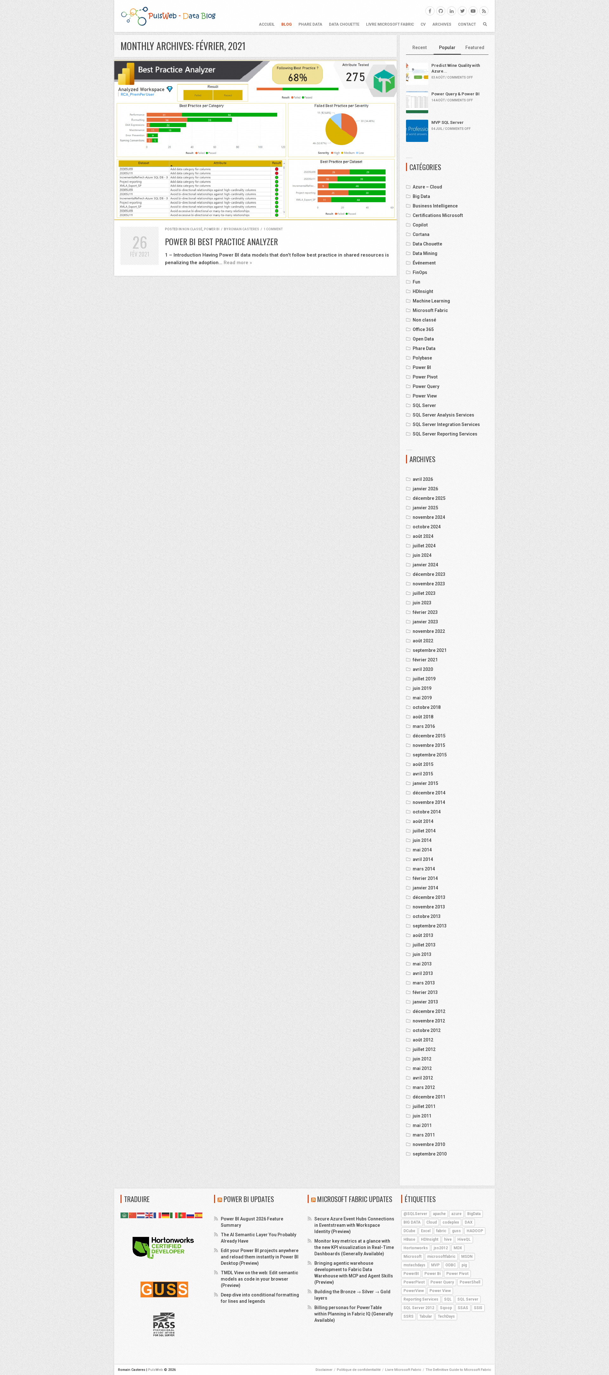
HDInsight (423, 291)
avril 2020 (423, 669)
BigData (474, 1214)
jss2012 (441, 1248)
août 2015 (423, 764)
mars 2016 (424, 726)
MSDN (467, 1256)
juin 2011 (422, 1115)
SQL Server (424, 405)
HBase (409, 1239)
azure (456, 1214)
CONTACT (467, 24)
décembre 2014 (429, 792)
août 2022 (423, 640)
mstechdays (414, 1265)
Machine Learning (431, 300)
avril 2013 (423, 973)
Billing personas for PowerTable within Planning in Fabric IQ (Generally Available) (353, 1314)
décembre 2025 (429, 498)
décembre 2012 (429, 1011)
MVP (435, 1265)
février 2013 (425, 992)
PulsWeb (155, 1370)
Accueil (267, 24)
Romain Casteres (244, 229)
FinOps (420, 272)
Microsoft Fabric (430, 310)
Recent (419, 47)
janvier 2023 (425, 621)
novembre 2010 (429, 1144)
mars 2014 (424, 868)
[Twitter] (462, 11)
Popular (447, 47)
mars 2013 (424, 982)
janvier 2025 (425, 507)
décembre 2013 (429, 897)
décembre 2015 (429, 735)
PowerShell (470, 1282)
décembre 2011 (429, 1096)
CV (423, 24)
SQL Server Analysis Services (443, 414)
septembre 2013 (430, 925)
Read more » (238, 262)
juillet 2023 (424, 593)
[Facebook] (430, 11)
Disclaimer (324, 1370)
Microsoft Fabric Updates (354, 1199)
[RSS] (483, 11)
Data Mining (425, 253)
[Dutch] (141, 1215)
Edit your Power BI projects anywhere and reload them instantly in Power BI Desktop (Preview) (259, 1257)
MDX (458, 1248)
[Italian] (174, 1215)
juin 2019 (422, 688)
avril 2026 (423, 479)
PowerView (413, 1291)
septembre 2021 (430, 650)
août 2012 (423, 1039)
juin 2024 (422, 555)
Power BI (211, 229)
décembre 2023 (429, 574)
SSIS (478, 1308)
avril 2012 (423, 1077)
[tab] (420, 48)
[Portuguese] (182, 1215)
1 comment (273, 229)
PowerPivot (414, 1282)
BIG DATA (412, 1222)
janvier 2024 (425, 564)
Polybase (422, 357)
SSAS (463, 1308)
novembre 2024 (429, 517)
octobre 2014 (427, 811)
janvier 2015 (425, 783)
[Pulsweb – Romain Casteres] (168, 16)
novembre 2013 (429, 906)
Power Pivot (425, 376)
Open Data (423, 338)
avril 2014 (423, 859)
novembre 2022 (429, 631)
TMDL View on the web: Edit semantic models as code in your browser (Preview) (259, 1279)
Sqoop (446, 1308)
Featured (474, 47)
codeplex (450, 1222)
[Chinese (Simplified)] (133, 1215)
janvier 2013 (425, 1001)
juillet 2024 (424, 545)
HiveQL (464, 1239)
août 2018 (423, 716)
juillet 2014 (424, 830)
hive (448, 1239)
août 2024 (423, 536)
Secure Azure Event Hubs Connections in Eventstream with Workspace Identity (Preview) (354, 1225)
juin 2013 (422, 954)
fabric (441, 1231)
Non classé (192, 229)
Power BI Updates (249, 1199)
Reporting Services (420, 1299)
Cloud (431, 1222)
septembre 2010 (430, 1153)
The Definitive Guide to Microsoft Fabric (458, 1370)
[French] (158, 1215)
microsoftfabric (441, 1256)
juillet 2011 (424, 1106)
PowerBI (411, 1273)
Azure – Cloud (427, 186)
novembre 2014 (429, 802)
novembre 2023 (429, 583)
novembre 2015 (429, 745)
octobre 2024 (427, 526)
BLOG (286, 24)
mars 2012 (424, 1087)
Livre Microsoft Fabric (390, 24)
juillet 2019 (424, 678)
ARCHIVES (441, 24)
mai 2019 (422, 697)
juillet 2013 (424, 944)
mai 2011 (422, 1125)
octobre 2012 (427, 1030)
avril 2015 (423, 773)
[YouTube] (473, 11)
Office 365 (423, 329)
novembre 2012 (429, 1020)
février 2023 (425, 612)
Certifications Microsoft (438, 215)
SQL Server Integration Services (446, 424)
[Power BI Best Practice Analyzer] (255, 140)
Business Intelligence (435, 205)
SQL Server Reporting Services (445, 433)
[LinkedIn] (451, 11)
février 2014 (425, 878)
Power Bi (432, 1273)
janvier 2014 (425, 887)
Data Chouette (344, 24)
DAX (469, 1222)
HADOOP (475, 1231)
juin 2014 (422, 840)
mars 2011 (424, 1134)
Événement (424, 262)
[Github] (440, 11)
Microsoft (412, 1256)
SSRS (408, 1316)
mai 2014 (422, 849)
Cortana (421, 234)
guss (456, 1231)
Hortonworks (415, 1248)
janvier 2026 (425, 488)
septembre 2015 (430, 754)
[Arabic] (125, 1215)
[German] (166, 1215)
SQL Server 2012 (418, 1308)
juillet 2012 (424, 1049)
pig (464, 1265)
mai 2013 (422, 963)
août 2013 (423, 935)
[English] (149, 1215)
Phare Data (310, 24)
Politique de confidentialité (359, 1370)
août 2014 (423, 821)
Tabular (425, 1316)
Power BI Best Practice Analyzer (221, 241)
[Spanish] (199, 1215)
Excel (425, 1231)
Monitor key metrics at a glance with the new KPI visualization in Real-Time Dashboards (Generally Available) (354, 1247)
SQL (448, 1299)
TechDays (446, 1316)
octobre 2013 (427, 916)
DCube (409, 1231)
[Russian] (191, 1215)
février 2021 (425, 659)
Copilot (420, 224)
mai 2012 (422, 1068)
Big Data (421, 196)
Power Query (426, 386)
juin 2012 (422, 1058)
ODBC (450, 1265)
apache (439, 1214)
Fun (416, 281)
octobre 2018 (427, 707)
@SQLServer (415, 1214)
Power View (425, 395)
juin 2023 (422, 602)
